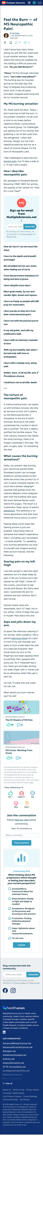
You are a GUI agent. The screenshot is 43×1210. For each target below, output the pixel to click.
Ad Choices (25, 1099)
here (31, 782)
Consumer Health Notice (13, 1093)
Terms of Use (11, 237)
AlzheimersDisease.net (14, 1055)
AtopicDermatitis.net (13, 1063)
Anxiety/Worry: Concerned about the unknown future (22, 891)
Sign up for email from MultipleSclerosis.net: (22, 215)
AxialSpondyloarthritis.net (16, 1070)
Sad (31, 794)
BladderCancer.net (12, 1074)
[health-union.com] (14, 1008)
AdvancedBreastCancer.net (17, 1043)
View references (12, 787)
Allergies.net (9, 1051)
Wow (14, 804)
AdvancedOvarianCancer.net (18, 1047)
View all (8, 1083)
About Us (7, 1090)
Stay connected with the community (17, 967)
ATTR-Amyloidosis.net (14, 1067)
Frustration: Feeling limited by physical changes (21, 921)
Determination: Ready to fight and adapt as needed (22, 901)
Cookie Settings (30, 1096)
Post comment (21, 843)
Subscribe (30, 226)
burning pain (10, 161)
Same (26, 804)
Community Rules (10, 1099)
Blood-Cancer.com (12, 1078)
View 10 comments (20, 828)
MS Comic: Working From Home (19, 751)
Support (21, 794)
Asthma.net (9, 1059)
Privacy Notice (26, 234)
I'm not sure (18, 938)
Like (9, 794)
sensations (9, 510)
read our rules (21, 820)
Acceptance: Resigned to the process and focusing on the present (24, 911)
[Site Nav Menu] (40, 2)
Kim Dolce (15, 33)
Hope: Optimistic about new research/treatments (23, 931)
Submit (21, 945)
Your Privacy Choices (12, 1096)
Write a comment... (15, 835)
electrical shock (19, 638)
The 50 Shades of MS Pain (19, 720)
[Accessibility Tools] (29, 2)
